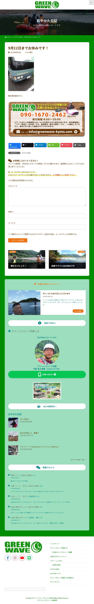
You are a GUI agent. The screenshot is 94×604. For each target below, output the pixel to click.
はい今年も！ (25, 419)
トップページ (54, 544)
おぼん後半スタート (18, 507)
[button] (47, 374)
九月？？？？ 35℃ (18, 486)
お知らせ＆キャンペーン (58, 556)
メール (11, 223)
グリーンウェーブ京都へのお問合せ (62, 578)
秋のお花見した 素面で (29, 433)
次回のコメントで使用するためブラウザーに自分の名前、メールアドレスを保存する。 (44, 234)
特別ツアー (15, 475)
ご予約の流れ (56, 565)
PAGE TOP (89, 583)
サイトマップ (54, 582)
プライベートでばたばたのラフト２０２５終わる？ (39, 447)
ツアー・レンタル (56, 561)
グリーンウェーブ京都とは (25, 331)
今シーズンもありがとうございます (56, 293)
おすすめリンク (55, 573)
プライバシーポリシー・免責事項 (47, 600)
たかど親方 (27, 475)
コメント (12, 186)
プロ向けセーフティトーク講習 (62, 552)
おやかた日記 (26, 153)
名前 (11, 211)
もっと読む (78, 311)
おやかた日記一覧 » (77, 459)
